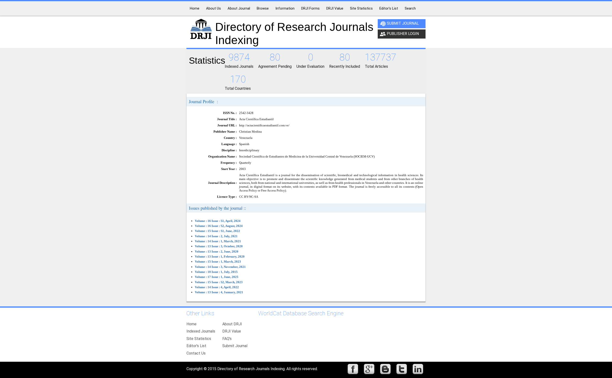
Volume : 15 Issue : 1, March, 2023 (218, 261)
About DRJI (232, 324)
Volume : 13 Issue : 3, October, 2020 (219, 246)
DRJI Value (231, 331)
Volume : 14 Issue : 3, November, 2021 (220, 267)
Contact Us (196, 353)
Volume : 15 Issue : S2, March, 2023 (219, 282)
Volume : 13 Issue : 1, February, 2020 (220, 256)
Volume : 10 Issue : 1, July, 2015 (216, 272)
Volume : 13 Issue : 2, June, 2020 (216, 251)
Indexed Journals (200, 331)
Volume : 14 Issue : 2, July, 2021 (216, 236)
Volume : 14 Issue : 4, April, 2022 (217, 287)
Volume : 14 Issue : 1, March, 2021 (218, 241)
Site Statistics (198, 338)
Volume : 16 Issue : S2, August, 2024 (219, 226)
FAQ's (227, 338)
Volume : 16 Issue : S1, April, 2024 (217, 221)
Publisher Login (403, 33)
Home (191, 324)
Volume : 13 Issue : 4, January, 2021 (219, 292)
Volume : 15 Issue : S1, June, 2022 (217, 231)
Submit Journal (403, 23)
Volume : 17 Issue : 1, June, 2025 (216, 277)
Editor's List (196, 346)
